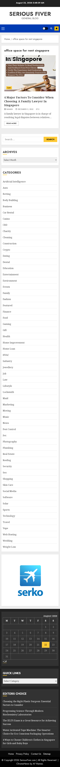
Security (7, 466)
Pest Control (9, 429)
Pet (4, 435)
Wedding (8, 540)
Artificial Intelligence (14, 181)
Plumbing (8, 447)
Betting (7, 193)
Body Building (10, 200)
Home (11, 753)
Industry (7, 361)
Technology (9, 515)
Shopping (8, 478)
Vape (5, 528)
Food (5, 317)
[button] (3, 28)
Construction (9, 243)
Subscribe (56, 28)
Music (6, 416)
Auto (5, 187)
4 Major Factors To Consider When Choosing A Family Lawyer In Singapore (29, 101)
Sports (6, 509)
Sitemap (47, 753)
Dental (6, 262)
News (6, 423)
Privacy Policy (22, 753)
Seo (5, 472)
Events (6, 286)
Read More (11, 123)
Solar (5, 503)
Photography (10, 441)
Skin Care (8, 484)
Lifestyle (7, 385)
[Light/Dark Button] (45, 28)
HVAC (6, 354)
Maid (5, 398)
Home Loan (9, 348)
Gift (5, 330)
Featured (7, 305)
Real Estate (9, 453)
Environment (10, 280)
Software (8, 497)
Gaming (7, 324)
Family (6, 293)
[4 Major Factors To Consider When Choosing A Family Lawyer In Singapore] (30, 73)
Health (6, 336)
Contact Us (36, 753)
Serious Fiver (30, 14)
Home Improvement (14, 342)
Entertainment (11, 274)
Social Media (9, 491)
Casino (6, 218)
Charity (7, 231)
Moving (7, 410)
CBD (5, 224)
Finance (7, 311)
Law (9, 87)
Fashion (7, 299)
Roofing (7, 460)
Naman (9, 109)
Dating (6, 255)
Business (7, 206)
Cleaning (7, 237)
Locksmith (8, 392)
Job (4, 373)
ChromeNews (22, 763)
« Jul (5, 661)
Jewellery (8, 367)
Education (8, 268)
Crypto (6, 249)
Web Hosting (10, 534)
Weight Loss (9, 546)
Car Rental (8, 212)
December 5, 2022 (25, 109)
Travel (6, 522)
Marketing (8, 404)
